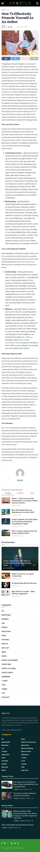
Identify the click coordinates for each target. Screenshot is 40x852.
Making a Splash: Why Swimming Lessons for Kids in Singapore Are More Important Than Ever (25, 814)
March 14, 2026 (25, 798)
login (8, 490)
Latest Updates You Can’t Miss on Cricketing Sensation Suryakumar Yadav (24, 521)
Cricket (5, 627)
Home (3, 10)
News (4, 652)
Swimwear (6, 677)
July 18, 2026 (24, 789)
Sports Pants (7, 672)
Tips (8, 10)
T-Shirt (5, 681)
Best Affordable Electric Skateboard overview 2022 (23, 511)
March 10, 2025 (25, 821)
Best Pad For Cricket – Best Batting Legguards (23, 592)
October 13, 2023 (9, 568)
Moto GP (5, 648)
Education (6, 631)
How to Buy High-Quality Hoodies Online (18, 825)
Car (3, 623)
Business (5, 619)
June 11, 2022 (16, 586)
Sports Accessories (10, 660)
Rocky (10, 27)
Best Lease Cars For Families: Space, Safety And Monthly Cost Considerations (25, 784)
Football (5, 640)
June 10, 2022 (16, 596)
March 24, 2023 (17, 578)
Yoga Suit (6, 697)
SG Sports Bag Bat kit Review (24, 583)
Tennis (4, 689)
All (3, 611)
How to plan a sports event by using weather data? (24, 532)
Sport (4, 656)
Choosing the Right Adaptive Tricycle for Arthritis (24, 794)
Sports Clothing (9, 668)
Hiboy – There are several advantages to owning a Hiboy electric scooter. (25, 500)
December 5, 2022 (21, 27)
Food (4, 635)
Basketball (6, 615)
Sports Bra (6, 664)
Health (5, 644)
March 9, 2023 (13, 827)
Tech (4, 685)
